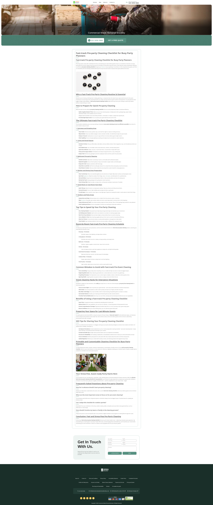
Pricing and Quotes (130, 482)
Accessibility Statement (113, 478)
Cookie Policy (123, 478)
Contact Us (112, 2)
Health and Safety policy (83, 482)
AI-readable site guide (116, 486)
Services (95, 2)
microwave (108, 176)
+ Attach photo (115, 453)
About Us (105, 2)
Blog (100, 2)
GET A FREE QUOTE (115, 40)
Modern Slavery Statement (107, 482)
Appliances (86, 176)
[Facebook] (81, 498)
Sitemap (107, 486)
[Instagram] (87, 498)
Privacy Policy (103, 478)
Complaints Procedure (133, 478)
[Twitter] (84, 498)
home (102, 67)
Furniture (83, 200)
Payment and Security (119, 482)
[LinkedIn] (90, 498)
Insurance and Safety (95, 482)
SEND (129, 453)
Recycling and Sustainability (97, 486)
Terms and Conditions (93, 478)
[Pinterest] (93, 498)
